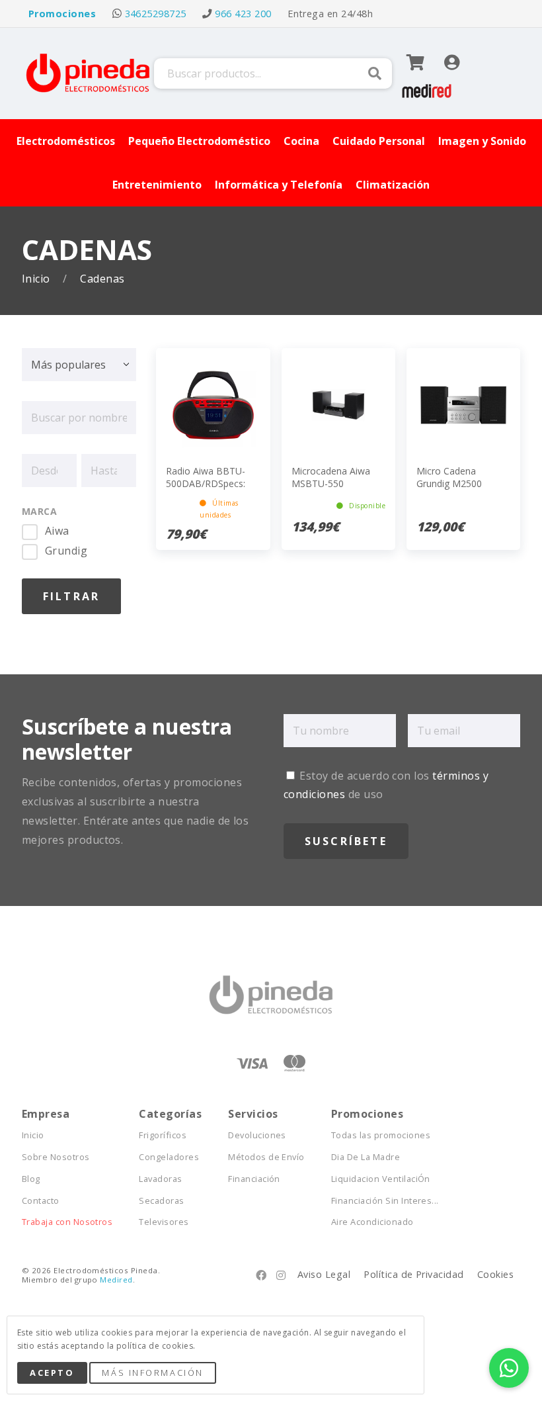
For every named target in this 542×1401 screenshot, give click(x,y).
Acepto (52, 1372)
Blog (31, 1179)
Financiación (254, 1179)
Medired (116, 1280)
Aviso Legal (323, 1274)
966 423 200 (243, 13)
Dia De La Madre (365, 1157)
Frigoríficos (162, 1135)
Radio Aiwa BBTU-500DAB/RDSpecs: (205, 477)
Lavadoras (160, 1179)
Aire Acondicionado (372, 1222)
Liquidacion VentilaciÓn (380, 1179)
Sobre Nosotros (56, 1157)
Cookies (495, 1274)
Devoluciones (257, 1135)
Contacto (40, 1201)
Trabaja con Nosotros (67, 1222)
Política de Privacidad (414, 1274)
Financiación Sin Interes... (385, 1201)
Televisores (163, 1222)
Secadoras (161, 1201)
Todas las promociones (380, 1135)
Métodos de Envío (266, 1157)
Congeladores (169, 1157)
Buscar (374, 73)
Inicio (37, 279)
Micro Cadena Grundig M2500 (449, 477)
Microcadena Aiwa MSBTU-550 (330, 477)
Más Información (152, 1372)
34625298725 (155, 13)
